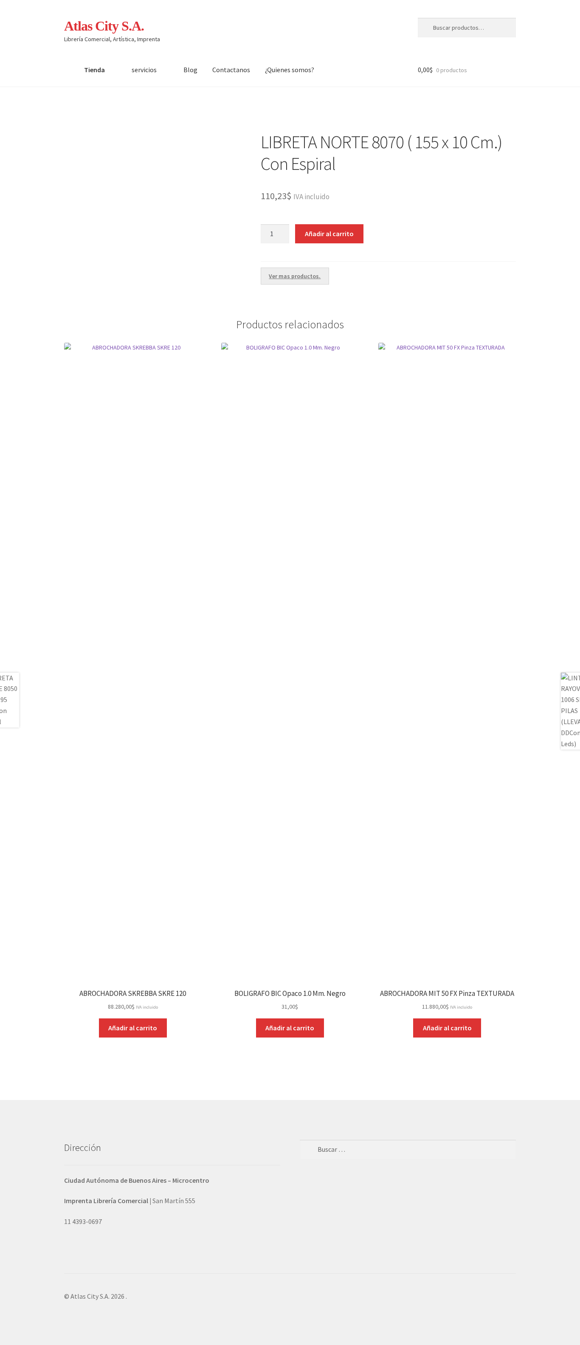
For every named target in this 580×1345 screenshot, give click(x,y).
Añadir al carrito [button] (132, 1028)
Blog (190, 69)
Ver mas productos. (295, 276)
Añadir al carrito (329, 233)
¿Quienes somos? (289, 69)
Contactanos (231, 69)
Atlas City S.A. (104, 26)
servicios (144, 69)
